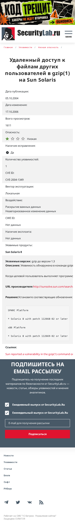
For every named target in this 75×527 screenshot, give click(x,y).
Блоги (7, 475)
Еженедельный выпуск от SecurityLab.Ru (40, 413)
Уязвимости (10, 462)
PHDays (8, 488)
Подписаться (38, 434)
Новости (9, 455)
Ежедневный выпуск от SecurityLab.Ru (38, 404)
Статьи (8, 469)
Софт (7, 482)
